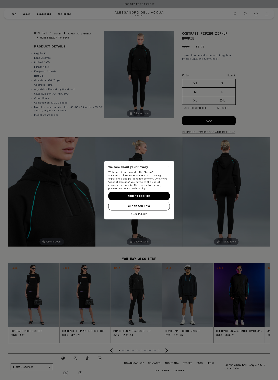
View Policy (139, 213)
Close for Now (139, 206)
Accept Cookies (139, 196)
